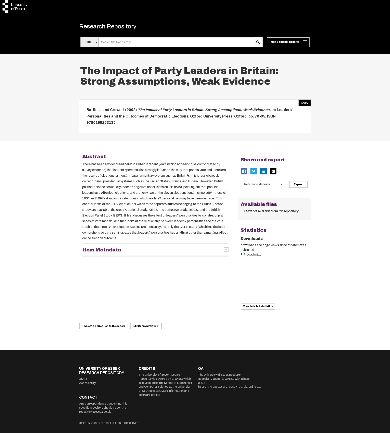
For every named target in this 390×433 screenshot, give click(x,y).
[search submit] (258, 42)
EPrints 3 (177, 378)
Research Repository (107, 26)
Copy (303, 101)
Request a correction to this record (104, 326)
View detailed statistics (258, 306)
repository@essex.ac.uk (95, 411)
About (83, 379)
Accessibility (87, 383)
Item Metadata (101, 249)
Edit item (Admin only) (146, 326)
